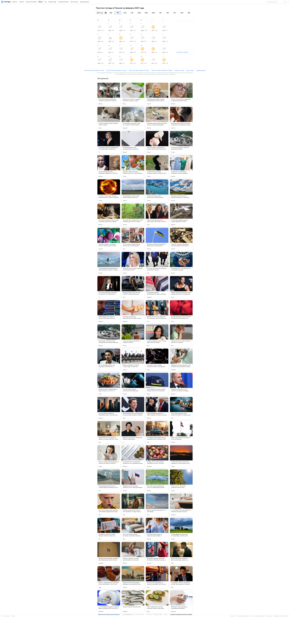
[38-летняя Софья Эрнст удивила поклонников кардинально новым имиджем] (108, 505)
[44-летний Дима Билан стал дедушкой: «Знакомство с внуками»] (108, 360)
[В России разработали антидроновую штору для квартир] (133, 142)
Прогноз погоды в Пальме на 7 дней (139, 70)
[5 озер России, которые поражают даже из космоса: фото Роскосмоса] (157, 166)
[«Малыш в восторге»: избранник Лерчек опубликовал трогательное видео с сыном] (133, 432)
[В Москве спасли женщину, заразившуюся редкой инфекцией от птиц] (181, 601)
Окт (174, 12)
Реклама (13, 616)
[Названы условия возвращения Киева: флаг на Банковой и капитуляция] (157, 239)
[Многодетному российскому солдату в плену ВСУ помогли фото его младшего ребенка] (108, 94)
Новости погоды (179, 70)
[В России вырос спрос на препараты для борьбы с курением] (157, 529)
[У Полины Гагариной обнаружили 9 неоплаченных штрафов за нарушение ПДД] (108, 142)
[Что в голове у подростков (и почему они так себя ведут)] (133, 239)
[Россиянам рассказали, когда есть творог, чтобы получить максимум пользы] (133, 118)
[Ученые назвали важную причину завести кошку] (108, 118)
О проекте (232, 616)
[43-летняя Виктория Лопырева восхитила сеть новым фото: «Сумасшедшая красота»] (108, 287)
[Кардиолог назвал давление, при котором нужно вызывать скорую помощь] (181, 360)
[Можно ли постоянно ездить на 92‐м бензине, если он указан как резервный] (157, 311)
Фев (118, 12)
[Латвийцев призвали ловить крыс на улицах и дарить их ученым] (108, 215)
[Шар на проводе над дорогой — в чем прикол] (157, 505)
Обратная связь (268, 616)
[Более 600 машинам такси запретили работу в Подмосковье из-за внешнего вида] (181, 408)
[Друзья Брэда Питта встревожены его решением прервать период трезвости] (133, 408)
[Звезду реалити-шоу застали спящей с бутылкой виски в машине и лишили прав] (133, 287)
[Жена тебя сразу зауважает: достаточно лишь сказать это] (181, 553)
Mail (2, 616)
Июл (153, 12)
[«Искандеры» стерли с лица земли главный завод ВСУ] (133, 190)
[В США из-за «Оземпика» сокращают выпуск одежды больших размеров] (181, 166)
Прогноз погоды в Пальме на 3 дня (94, 70)
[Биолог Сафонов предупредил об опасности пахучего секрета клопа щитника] (108, 456)
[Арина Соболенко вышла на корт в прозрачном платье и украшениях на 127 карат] (181, 287)
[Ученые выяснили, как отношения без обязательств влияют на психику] (181, 311)
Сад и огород (190, 70)
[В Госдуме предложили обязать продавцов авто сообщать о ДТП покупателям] (157, 432)
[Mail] (2, 2)
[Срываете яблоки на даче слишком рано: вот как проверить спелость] (133, 166)
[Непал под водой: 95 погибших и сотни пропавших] (181, 432)
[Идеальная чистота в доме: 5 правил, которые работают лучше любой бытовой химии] (108, 432)
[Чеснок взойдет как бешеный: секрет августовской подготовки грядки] (157, 142)
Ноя (181, 12)
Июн (146, 12)
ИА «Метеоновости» (284, 616)
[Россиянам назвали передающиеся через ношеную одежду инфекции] (157, 287)
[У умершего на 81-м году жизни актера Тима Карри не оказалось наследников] (181, 577)
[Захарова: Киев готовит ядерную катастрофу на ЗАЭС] (133, 263)
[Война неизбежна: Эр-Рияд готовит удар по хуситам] (133, 360)
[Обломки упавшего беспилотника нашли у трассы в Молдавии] (157, 118)
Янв (111, 12)
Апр (132, 12)
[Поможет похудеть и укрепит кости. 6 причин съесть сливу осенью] (108, 239)
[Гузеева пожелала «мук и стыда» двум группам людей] (157, 335)
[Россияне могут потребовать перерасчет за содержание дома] (133, 456)
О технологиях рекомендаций (257, 616)
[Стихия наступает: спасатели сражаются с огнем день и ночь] (181, 456)
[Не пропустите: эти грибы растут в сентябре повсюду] (181, 263)
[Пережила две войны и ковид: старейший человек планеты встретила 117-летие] (157, 94)
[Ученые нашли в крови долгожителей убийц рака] (133, 384)
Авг (160, 12)
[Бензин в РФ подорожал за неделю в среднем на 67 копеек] (157, 577)
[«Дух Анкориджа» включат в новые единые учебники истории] (157, 408)
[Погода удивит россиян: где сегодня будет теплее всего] (181, 529)
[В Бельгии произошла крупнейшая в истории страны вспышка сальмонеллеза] (133, 311)
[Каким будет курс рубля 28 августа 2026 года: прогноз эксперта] (108, 311)
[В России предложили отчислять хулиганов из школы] (157, 263)
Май (139, 12)
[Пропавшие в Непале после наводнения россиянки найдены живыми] (108, 335)
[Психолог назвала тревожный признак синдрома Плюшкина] (181, 239)
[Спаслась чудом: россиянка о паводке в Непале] (133, 335)
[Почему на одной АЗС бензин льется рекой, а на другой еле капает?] (133, 505)
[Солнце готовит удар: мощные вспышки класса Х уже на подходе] (108, 190)
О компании (7, 616)
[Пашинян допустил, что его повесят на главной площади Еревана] (181, 384)
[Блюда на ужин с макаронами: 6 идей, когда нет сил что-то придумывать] (108, 384)
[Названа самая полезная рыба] (133, 601)
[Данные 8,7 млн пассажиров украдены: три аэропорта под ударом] (133, 577)
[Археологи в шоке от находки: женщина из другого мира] (133, 94)
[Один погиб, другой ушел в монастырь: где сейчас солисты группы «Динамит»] (157, 215)
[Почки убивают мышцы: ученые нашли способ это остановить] (157, 384)
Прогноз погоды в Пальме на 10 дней (162, 70)
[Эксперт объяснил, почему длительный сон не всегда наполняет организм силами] (133, 553)
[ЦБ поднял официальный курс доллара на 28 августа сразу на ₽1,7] (157, 553)
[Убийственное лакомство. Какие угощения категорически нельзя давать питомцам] (181, 118)
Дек (189, 12)
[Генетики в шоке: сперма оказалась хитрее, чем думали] (157, 360)
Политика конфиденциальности (243, 616)
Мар (125, 12)
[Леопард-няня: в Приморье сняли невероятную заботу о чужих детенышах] (133, 215)
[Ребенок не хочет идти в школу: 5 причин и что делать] (181, 335)
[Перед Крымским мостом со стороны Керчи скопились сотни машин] (108, 480)
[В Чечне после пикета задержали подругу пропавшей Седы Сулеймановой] (181, 94)
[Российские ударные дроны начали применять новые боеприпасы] (181, 215)
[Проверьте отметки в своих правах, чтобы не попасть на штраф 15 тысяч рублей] (108, 529)
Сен (167, 12)
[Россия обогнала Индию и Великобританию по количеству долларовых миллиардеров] (108, 408)
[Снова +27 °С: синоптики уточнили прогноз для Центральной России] (181, 480)
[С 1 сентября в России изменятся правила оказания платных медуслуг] (181, 505)
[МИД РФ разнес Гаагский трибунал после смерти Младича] (133, 480)
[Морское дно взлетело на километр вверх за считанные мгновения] (181, 190)
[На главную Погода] (7, 2)
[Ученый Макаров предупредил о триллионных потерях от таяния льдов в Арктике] (108, 263)
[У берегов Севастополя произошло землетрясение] (157, 190)
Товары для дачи (200, 70)
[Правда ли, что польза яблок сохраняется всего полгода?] (157, 456)
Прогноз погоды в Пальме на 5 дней (116, 70)
